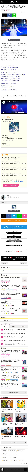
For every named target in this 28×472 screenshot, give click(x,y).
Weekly (14, 326)
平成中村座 (5, 460)
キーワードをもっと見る (21, 463)
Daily (5, 326)
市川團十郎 (12, 450)
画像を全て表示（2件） (14, 39)
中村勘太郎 (14, 457)
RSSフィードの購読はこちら (15, 220)
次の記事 (23, 263)
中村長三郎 (14, 460)
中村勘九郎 (5, 457)
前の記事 (5, 263)
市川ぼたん (5, 454)
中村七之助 (14, 454)
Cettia (4, 271)
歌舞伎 (4, 450)
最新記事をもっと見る (14, 392)
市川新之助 (21, 450)
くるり (22, 460)
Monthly (23, 326)
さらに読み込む (14, 442)
